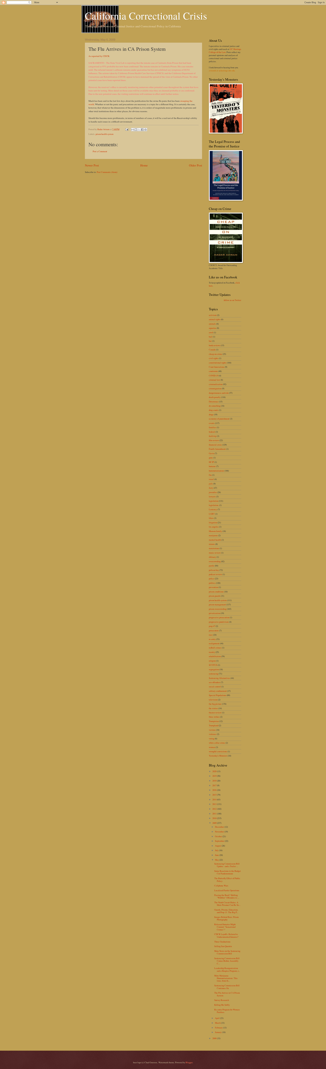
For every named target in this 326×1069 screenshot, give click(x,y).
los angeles (214, 526)
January (218, 1032)
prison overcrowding (217, 608)
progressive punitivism (219, 621)
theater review (215, 712)
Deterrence (214, 401)
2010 (214, 818)
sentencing (213, 673)
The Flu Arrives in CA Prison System (227, 994)
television (213, 699)
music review (215, 552)
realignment (214, 643)
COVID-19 (213, 375)
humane (212, 466)
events (211, 423)
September (220, 840)
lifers (211, 518)
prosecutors (214, 630)
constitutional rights (217, 362)
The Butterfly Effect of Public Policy (227, 879)
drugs (211, 414)
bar (210, 340)
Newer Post (92, 165)
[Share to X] (139, 129)
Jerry (211, 487)
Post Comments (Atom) (107, 172)
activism (212, 315)
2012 (214, 808)
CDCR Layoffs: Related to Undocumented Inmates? (226, 935)
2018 (214, 780)
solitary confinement (218, 690)
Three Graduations (222, 941)
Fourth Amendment (217, 448)
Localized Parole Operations (226, 890)
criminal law (214, 379)
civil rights (213, 358)
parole (211, 565)
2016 (214, 789)
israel (211, 479)
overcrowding (215, 561)
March (218, 1022)
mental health (215, 539)
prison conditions (216, 591)
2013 (214, 804)
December (219, 826)
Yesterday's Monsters (218, 755)
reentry (212, 652)
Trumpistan (214, 721)
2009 (214, 822)
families (212, 427)
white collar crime (217, 742)
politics (212, 582)
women (212, 747)
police (211, 578)
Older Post (195, 165)
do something (214, 405)
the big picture (215, 703)
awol (211, 332)
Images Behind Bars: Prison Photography (226, 918)
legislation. (214, 505)
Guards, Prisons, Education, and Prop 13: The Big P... (226, 911)
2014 (214, 799)
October (218, 836)
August (218, 845)
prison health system (104, 134)
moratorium (214, 548)
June (217, 855)
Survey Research (221, 1000)
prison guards (214, 595)
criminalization (215, 384)
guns (211, 457)
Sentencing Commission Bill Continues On (227, 987)
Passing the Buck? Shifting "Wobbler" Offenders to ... (226, 896)
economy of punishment (219, 418)
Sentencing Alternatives (219, 678)
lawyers (212, 496)
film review (214, 440)
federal (212, 431)
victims (212, 729)
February (219, 1027)
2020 (214, 771)
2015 (214, 794)
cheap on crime (215, 353)
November (219, 831)
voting (211, 738)
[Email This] (132, 129)
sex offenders (214, 682)
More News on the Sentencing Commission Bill (227, 952)
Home (144, 165)
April (217, 1018)
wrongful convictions (218, 751)
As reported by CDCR (98, 56)
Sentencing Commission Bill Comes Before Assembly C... (227, 961)
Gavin (211, 453)
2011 (214, 813)
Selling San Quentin (223, 946)
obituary (212, 556)
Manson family (215, 531)
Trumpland (213, 725)
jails (211, 483)
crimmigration (215, 388)
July (217, 850)
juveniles (213, 492)
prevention (213, 587)
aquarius (212, 327)
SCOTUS (213, 664)
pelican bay (214, 570)
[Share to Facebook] (142, 129)
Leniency (213, 509)
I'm (210, 474)
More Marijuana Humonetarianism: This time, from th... (226, 978)
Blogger (189, 1062)
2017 (214, 785)
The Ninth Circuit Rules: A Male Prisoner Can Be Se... (227, 903)
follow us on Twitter (232, 300)
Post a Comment (100, 151)
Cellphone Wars (221, 885)
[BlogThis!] (136, 129)
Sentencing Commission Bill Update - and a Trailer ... (227, 865)
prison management (217, 604)
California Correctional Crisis (146, 15)
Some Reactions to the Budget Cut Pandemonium (227, 872)
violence (212, 734)
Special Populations (217, 695)
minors (212, 544)
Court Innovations (216, 366)
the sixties (213, 708)
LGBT (212, 513)
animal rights (214, 319)
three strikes (214, 716)
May (217, 859)
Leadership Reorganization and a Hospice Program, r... (227, 969)
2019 (214, 775)
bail (210, 336)
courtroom (213, 371)
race (211, 634)
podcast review (215, 574)
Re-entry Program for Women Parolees (227, 1011)
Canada (212, 349)
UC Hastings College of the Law (225, 51)
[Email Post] (126, 129)
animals (212, 323)
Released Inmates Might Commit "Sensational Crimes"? (225, 927)
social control (215, 686)
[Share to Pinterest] (145, 129)
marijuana (213, 535)
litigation (213, 522)
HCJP (211, 462)
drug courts (213, 410)
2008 (214, 1038)
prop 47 (212, 626)
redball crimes (215, 647)
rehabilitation (215, 656)
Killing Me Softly (222, 1004)
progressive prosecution (219, 617)
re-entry (212, 639)
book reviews (214, 345)
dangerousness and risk (219, 392)
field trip (212, 436)
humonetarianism (216, 470)
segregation (214, 669)
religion (212, 660)
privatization (214, 613)
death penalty (215, 397)
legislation (213, 500)
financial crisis (215, 444)
